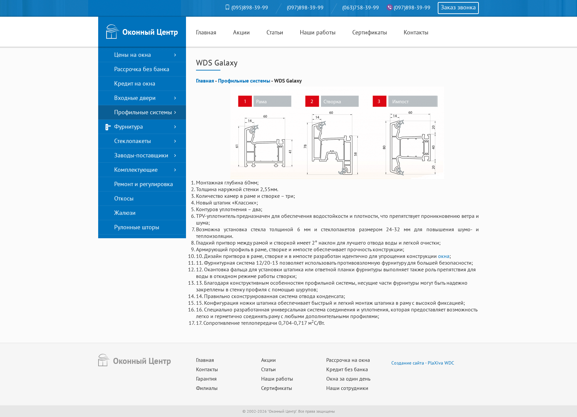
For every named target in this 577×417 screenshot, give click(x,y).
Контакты (416, 32)
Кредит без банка (347, 369)
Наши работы (318, 32)
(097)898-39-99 (305, 7)
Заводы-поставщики (141, 155)
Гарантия (206, 378)
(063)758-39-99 (360, 7)
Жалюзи (125, 213)
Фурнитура (128, 126)
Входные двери (135, 98)
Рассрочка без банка (141, 69)
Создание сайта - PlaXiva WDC (422, 363)
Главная (206, 32)
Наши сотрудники (347, 388)
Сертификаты (369, 32)
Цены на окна (132, 54)
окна (443, 256)
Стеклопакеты (132, 141)
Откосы (124, 198)
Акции (241, 32)
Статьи (274, 32)
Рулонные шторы (136, 227)
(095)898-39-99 (249, 7)
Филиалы (207, 388)
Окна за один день (348, 378)
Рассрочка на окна (348, 360)
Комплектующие (136, 169)
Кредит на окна (134, 83)
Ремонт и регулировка (143, 184)
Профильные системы (143, 112)
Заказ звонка (458, 7)
